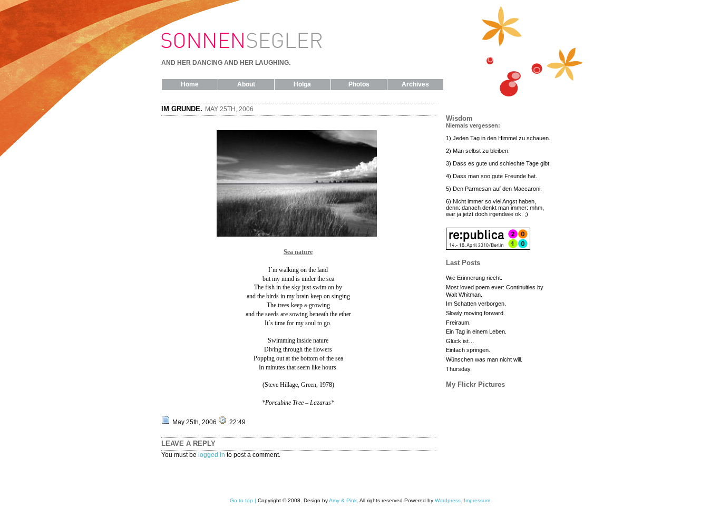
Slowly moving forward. (475, 313)
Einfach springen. (468, 350)
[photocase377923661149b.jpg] (298, 234)
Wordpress (448, 500)
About (246, 84)
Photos (358, 84)
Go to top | (243, 500)
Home (190, 84)
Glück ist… (460, 341)
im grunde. (181, 109)
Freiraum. (458, 322)
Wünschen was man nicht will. (484, 359)
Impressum (477, 500)
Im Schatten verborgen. (476, 303)
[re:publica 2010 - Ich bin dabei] (488, 247)
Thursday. (459, 369)
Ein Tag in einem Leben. (476, 331)
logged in (211, 455)
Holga (302, 84)
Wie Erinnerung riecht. (474, 278)
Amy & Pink (343, 500)
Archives (415, 84)
